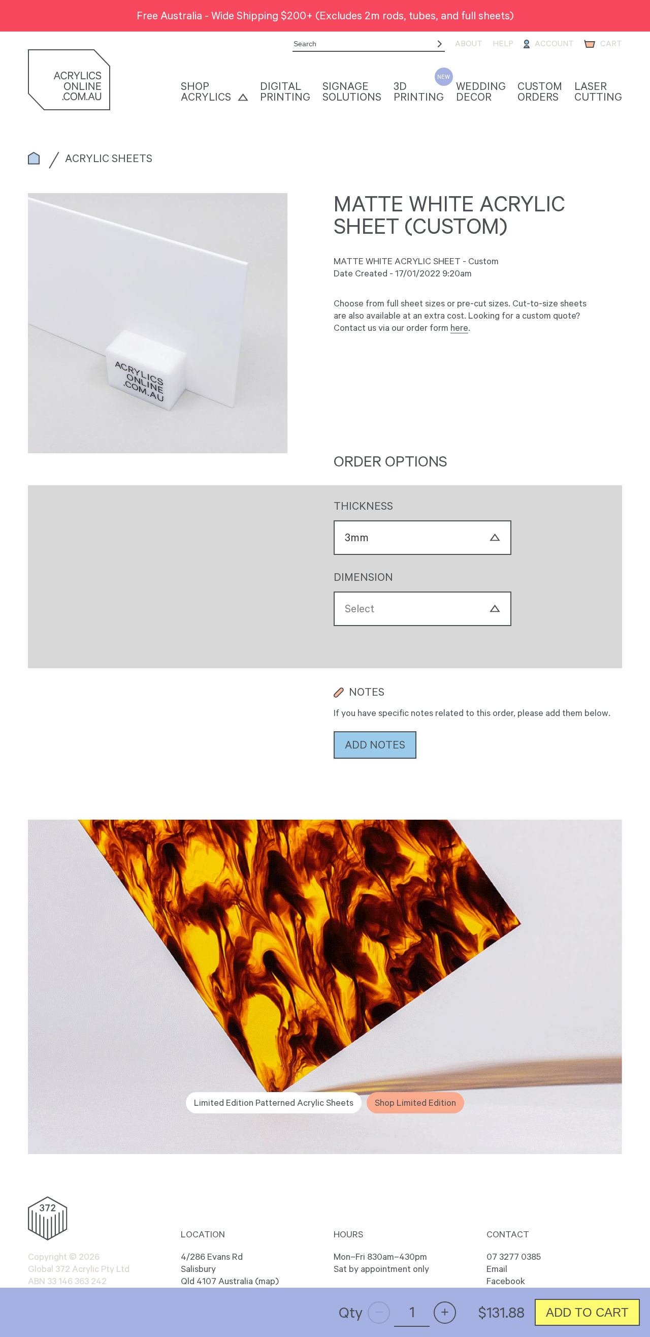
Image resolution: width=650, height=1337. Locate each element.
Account (554, 43)
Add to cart (587, 1312)
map (266, 1281)
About (468, 43)
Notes (366, 692)
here (459, 328)
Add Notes (375, 744)
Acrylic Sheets (108, 158)
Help (503, 43)
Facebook (505, 1281)
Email (496, 1269)
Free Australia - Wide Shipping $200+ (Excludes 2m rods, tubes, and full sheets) (325, 15)
